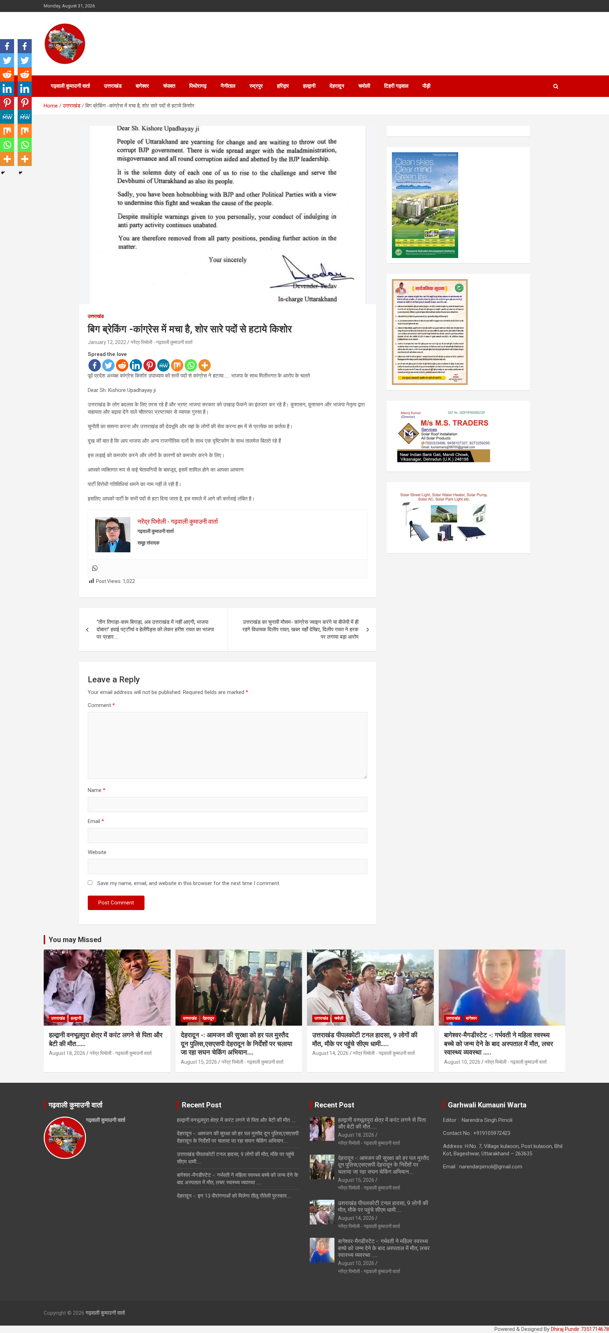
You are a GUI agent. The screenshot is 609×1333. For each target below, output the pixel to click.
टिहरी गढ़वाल (396, 86)
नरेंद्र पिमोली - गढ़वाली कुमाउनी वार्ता (161, 342)
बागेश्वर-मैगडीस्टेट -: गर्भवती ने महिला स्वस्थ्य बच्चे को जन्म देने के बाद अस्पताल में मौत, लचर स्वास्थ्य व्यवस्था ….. (498, 1043)
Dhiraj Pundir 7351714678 (580, 1329)
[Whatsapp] (191, 365)
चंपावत (169, 86)
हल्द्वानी (309, 86)
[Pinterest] (149, 365)
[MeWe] (163, 365)
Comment (101, 705)
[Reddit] (122, 365)
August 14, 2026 (330, 1053)
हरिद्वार (283, 86)
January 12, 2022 (107, 342)
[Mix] (177, 365)
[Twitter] (108, 365)
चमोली (364, 86)
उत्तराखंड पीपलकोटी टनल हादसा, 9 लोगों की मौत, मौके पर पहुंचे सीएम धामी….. (364, 1039)
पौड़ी (426, 86)
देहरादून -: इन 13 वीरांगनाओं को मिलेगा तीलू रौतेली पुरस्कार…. (234, 1196)
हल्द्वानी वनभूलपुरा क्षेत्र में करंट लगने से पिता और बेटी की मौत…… (236, 1120)
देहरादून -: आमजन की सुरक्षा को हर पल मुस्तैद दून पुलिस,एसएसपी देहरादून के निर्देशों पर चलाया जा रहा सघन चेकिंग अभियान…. (236, 1043)
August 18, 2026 (67, 1053)
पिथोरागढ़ (198, 86)
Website (97, 852)
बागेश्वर (142, 86)
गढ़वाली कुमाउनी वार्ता (70, 86)
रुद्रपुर (256, 86)
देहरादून (337, 86)
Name (96, 790)
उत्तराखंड (113, 86)
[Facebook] (94, 365)
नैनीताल (228, 86)
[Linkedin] (136, 365)
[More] (204, 365)
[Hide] (3, 173)
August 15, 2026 (199, 1062)
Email (96, 821)
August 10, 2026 (462, 1062)
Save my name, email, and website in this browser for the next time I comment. (188, 883)
